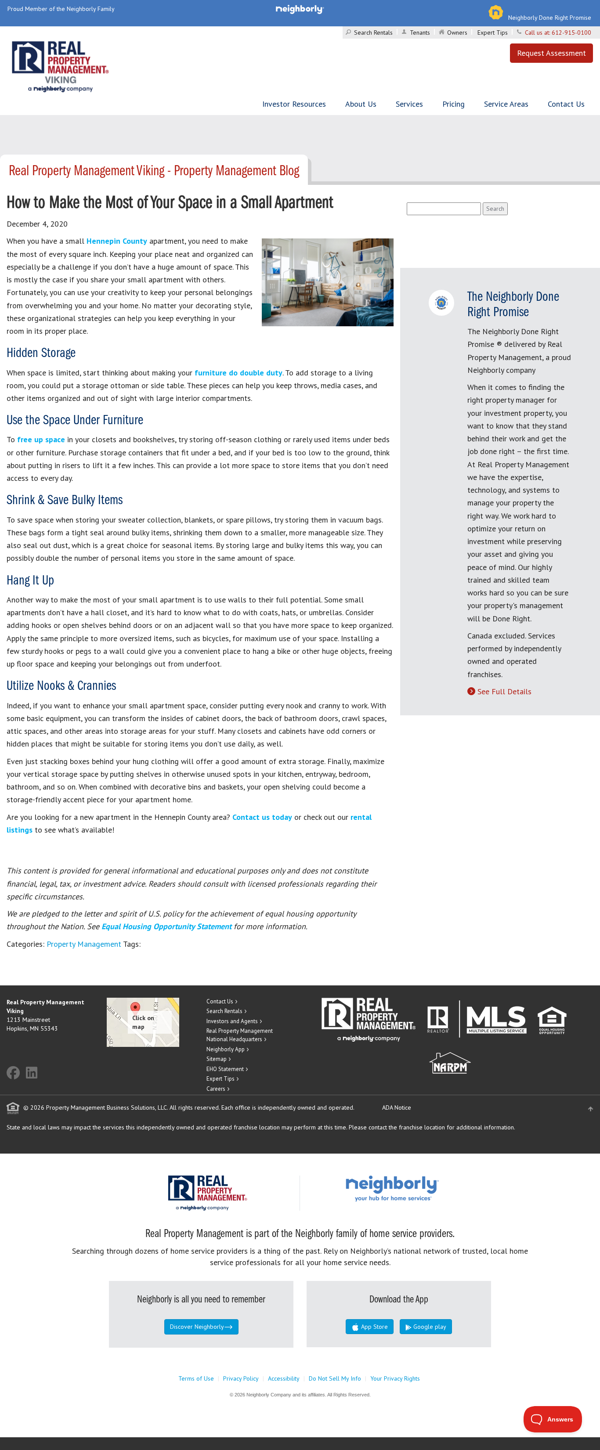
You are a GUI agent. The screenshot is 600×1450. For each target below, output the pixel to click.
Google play (429, 1327)
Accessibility (284, 1378)
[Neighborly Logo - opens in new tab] (419, 1188)
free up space (41, 439)
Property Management (84, 944)
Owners (457, 32)
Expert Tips (492, 32)
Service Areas (506, 104)
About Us (360, 104)
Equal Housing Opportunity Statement (167, 926)
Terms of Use (196, 1378)
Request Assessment (551, 53)
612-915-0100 (571, 32)
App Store (373, 1327)
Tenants (420, 32)
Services (409, 104)
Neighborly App (225, 1049)
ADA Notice (396, 1107)
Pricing (453, 104)
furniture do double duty (238, 373)
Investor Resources (294, 104)
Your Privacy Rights (395, 1378)
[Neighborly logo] (300, 9)
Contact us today (262, 817)
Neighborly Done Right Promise (549, 18)
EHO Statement (225, 1069)
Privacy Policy (241, 1378)
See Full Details (504, 691)
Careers (215, 1089)
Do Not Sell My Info (335, 1378)
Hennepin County (117, 241)
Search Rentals (373, 32)
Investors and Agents (232, 1021)
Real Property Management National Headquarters (239, 1035)
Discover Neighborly (197, 1327)
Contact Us (566, 104)
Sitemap (216, 1059)
